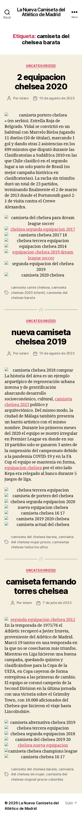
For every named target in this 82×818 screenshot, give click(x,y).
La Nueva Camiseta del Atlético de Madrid (41, 12)
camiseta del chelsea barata (34, 537)
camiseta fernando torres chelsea (41, 586)
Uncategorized (41, 66)
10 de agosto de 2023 (57, 98)
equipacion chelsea (23, 468)
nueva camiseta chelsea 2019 (40, 337)
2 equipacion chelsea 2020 (41, 81)
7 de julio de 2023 (57, 603)
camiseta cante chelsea (30, 287)
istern (23, 98)
